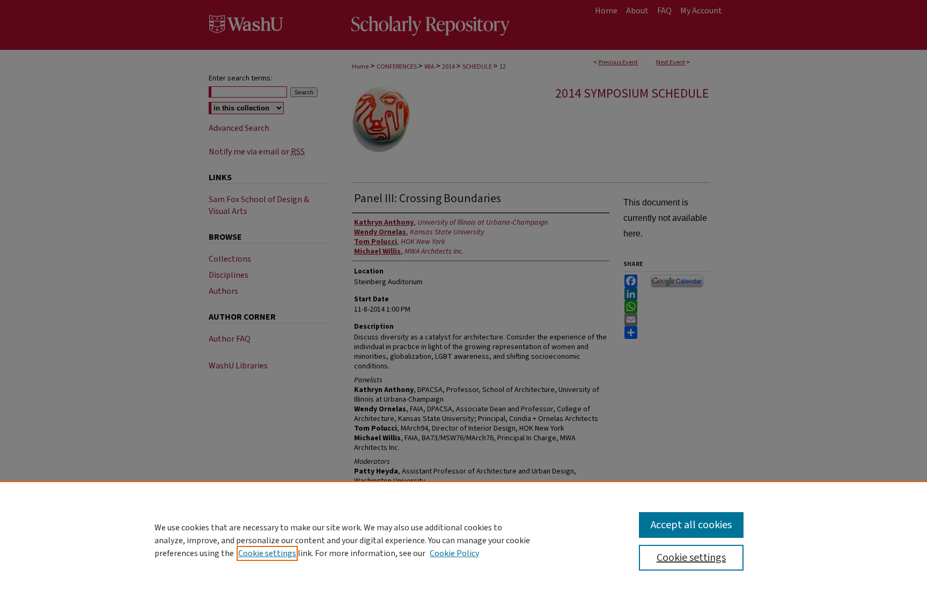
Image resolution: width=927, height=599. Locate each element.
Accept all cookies (691, 525)
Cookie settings (267, 553)
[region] (463, 540)
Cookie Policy (454, 553)
